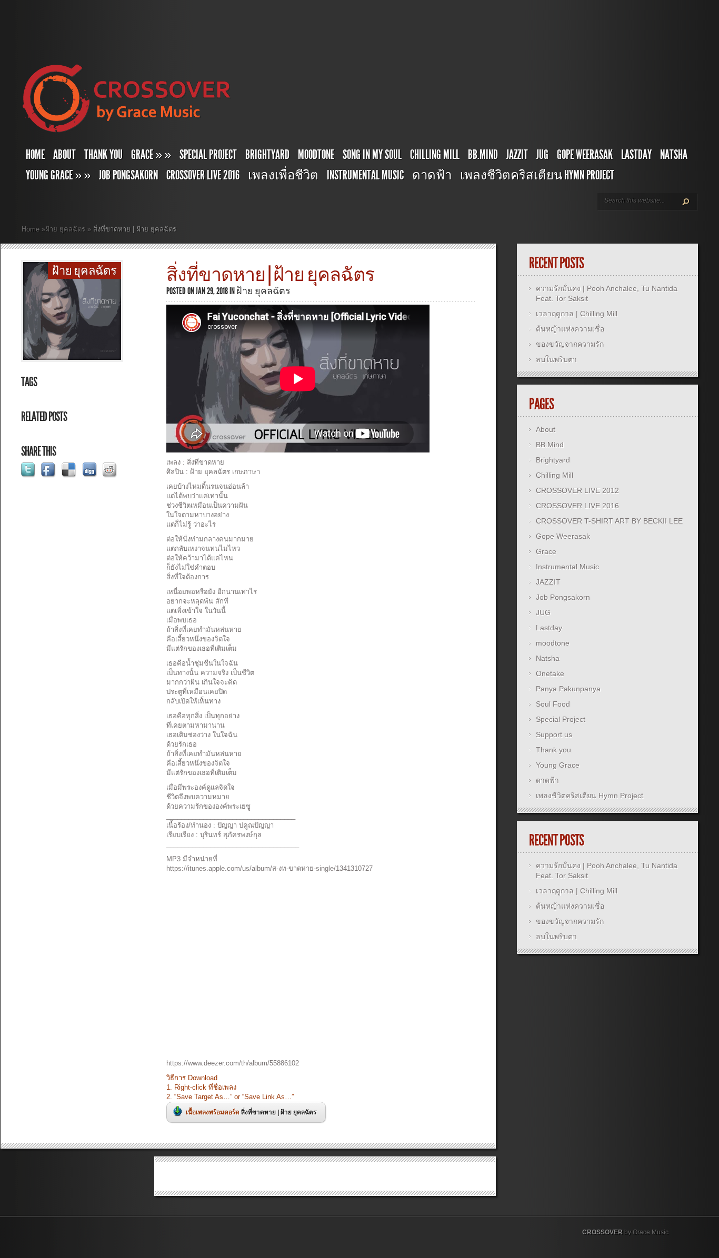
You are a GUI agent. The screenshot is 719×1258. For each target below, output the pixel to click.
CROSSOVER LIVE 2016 (202, 175)
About (64, 154)
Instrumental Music (365, 175)
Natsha (673, 154)
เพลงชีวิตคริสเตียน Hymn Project (537, 175)
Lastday (636, 154)
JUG (542, 154)
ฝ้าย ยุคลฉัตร (65, 229)
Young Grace (58, 175)
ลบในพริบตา (556, 359)
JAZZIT (517, 154)
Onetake (550, 673)
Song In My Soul (372, 154)
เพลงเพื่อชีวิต (283, 175)
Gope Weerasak (585, 154)
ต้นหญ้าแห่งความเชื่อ (570, 329)
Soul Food (553, 704)
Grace (546, 551)
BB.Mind (483, 154)
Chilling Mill (435, 154)
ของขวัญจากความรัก (570, 344)
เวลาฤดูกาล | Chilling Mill (576, 313)
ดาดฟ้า (432, 175)
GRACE (151, 154)
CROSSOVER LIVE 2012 (577, 490)
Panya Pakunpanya (568, 689)
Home (35, 154)
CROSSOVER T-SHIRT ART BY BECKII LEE (609, 521)
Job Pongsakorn (128, 175)
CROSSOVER (602, 1232)
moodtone (316, 154)
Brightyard (267, 154)
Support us (554, 734)
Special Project (208, 154)
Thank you (103, 154)
